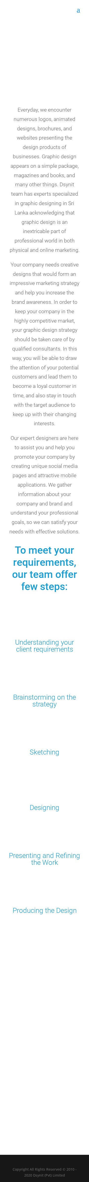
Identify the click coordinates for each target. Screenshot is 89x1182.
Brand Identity (27, 1037)
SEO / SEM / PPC (28, 1067)
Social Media (25, 1061)
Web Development (30, 1030)
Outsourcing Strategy (32, 1055)
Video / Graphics (28, 1074)
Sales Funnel (25, 1049)
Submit (66, 1123)
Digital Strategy (27, 1043)
